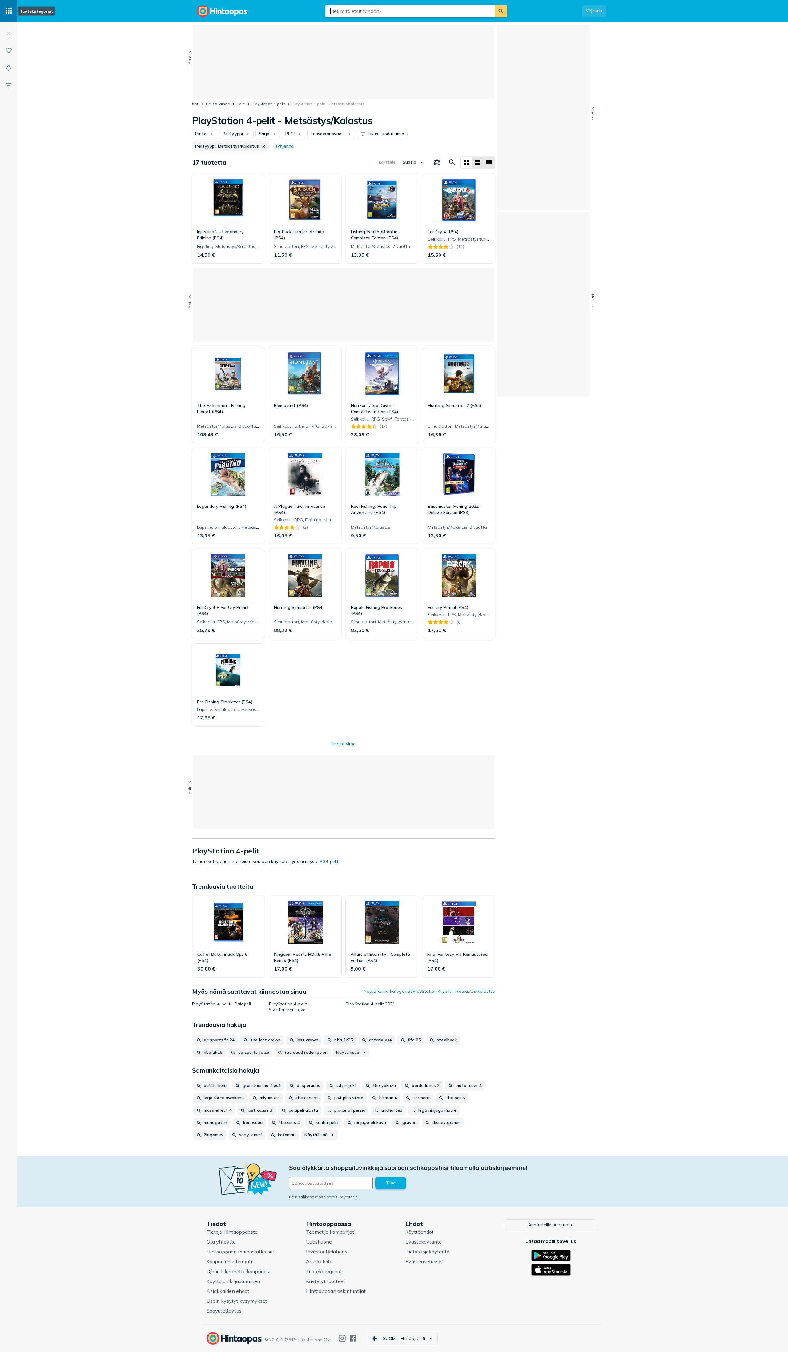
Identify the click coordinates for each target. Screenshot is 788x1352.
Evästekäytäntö (423, 1242)
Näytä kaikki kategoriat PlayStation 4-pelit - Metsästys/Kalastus (429, 991)
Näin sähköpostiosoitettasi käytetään (323, 1197)
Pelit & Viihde (218, 103)
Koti (195, 103)
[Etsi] (501, 11)
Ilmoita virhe (344, 744)
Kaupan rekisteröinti (229, 1261)
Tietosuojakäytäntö (427, 1251)
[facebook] (353, 1338)
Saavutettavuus (224, 1311)
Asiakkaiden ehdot (228, 1291)
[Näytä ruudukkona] (466, 162)
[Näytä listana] (477, 162)
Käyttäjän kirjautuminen (233, 1281)
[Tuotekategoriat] (8, 11)
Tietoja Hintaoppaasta (232, 1232)
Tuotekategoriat (324, 1271)
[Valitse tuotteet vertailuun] (437, 162)
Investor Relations (326, 1251)
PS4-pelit (329, 861)
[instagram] (342, 1338)
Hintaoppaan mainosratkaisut (240, 1251)
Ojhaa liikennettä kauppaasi (238, 1271)
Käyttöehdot (419, 1232)
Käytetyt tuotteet (325, 1281)
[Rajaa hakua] (8, 85)
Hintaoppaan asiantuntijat (336, 1291)
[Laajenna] (8, 33)
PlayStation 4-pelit (268, 103)
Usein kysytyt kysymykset (237, 1301)
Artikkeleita (319, 1261)
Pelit (241, 103)
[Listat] (8, 50)
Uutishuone (319, 1242)
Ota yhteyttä (221, 1242)
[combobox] (410, 11)
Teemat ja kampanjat (330, 1232)
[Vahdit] (8, 68)
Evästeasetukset (424, 1261)
